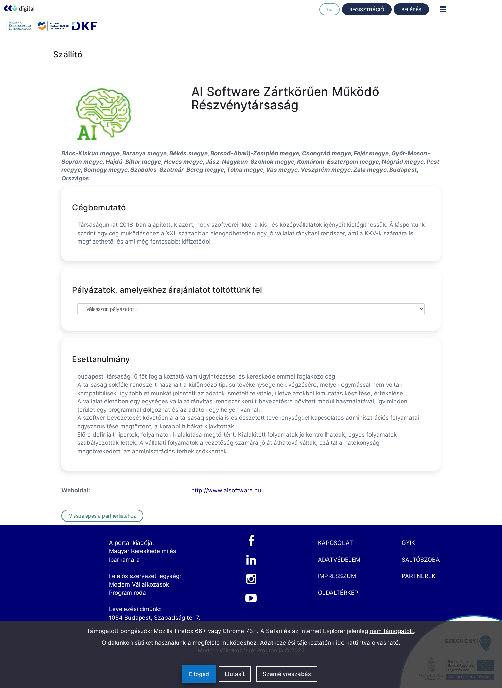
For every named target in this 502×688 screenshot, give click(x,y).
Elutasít (235, 674)
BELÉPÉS (411, 9)
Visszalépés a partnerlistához (102, 516)
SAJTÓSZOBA (421, 559)
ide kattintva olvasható (367, 642)
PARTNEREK (418, 576)
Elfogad (199, 674)
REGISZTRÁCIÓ (366, 9)
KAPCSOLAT (335, 542)
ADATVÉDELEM (339, 559)
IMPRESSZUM (337, 576)
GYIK (408, 542)
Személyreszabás (287, 674)
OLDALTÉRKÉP (338, 592)
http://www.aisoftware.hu (226, 490)
